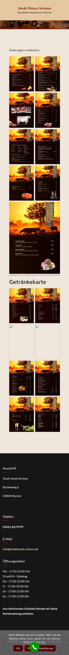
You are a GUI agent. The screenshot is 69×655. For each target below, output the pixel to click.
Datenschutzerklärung (40, 648)
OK (18, 648)
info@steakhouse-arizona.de (20, 549)
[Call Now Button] (34, 647)
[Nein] (64, 642)
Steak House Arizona (34, 8)
